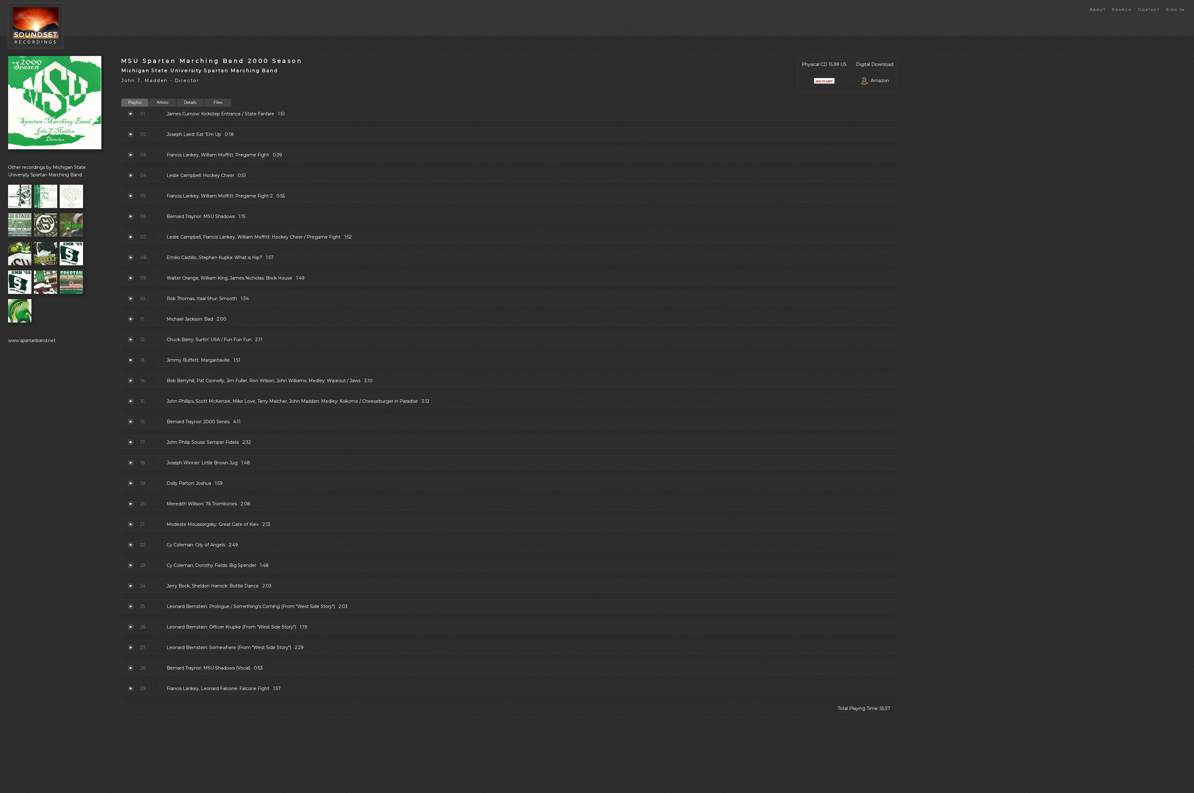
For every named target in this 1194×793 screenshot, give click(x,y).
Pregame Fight (130, 155)
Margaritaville (130, 360)
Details (190, 102)
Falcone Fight (130, 688)
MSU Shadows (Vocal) (130, 668)
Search (1122, 9)
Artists (163, 102)
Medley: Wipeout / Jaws (130, 380)
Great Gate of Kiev (130, 524)
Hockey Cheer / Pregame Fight (130, 237)
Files (218, 102)
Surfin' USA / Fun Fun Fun (130, 339)
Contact (1148, 9)
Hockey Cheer (130, 175)
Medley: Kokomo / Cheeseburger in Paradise (130, 401)
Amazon (878, 80)
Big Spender (130, 565)
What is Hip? (130, 257)
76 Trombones (130, 504)
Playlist (134, 102)
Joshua (130, 483)
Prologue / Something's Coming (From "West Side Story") (130, 606)
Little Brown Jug (130, 463)
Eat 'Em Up (130, 134)
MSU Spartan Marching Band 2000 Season (212, 61)
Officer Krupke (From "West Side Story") (130, 627)
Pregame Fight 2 (130, 196)
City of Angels (130, 545)
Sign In (1175, 9)
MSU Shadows (130, 216)
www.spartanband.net (32, 340)
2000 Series (130, 421)
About (1098, 9)
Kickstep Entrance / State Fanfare (130, 114)
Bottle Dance (130, 586)
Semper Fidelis (130, 442)
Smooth (130, 298)
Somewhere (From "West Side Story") (130, 647)
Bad (130, 319)
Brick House (130, 278)
